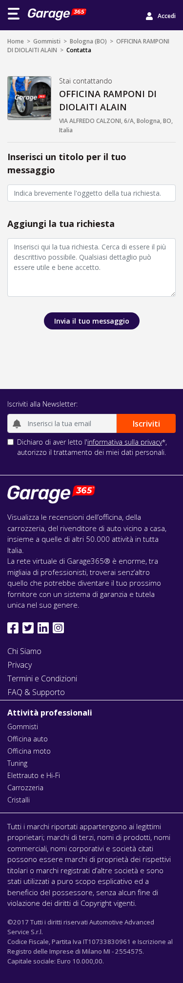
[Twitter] (28, 627)
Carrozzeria (25, 787)
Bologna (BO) (88, 41)
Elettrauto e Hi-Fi (33, 775)
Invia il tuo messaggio (91, 321)
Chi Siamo (24, 651)
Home (15, 41)
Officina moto (29, 751)
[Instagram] (58, 627)
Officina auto (27, 738)
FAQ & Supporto (36, 692)
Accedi (167, 16)
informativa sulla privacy (124, 442)
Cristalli (18, 799)
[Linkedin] (43, 627)
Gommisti (47, 41)
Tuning (17, 763)
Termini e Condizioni (42, 678)
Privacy (19, 664)
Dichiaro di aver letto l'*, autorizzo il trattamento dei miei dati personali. (92, 447)
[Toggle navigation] (13, 13)
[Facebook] (13, 627)
